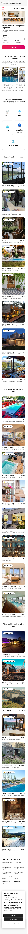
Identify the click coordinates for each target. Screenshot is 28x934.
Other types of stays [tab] (7, 862)
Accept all (13, 915)
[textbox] (7, 42)
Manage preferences (13, 924)
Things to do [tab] (18, 862)
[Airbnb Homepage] (3, 8)
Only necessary (13, 919)
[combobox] (13, 37)
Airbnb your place (19, 8)
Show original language (15, 3)
